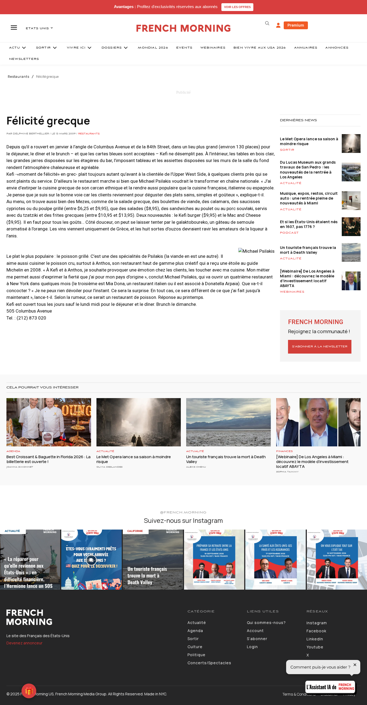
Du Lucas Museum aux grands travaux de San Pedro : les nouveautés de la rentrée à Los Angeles (308, 169)
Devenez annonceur (24, 642)
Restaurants (18, 76)
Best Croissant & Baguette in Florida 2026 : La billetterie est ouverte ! (48, 459)
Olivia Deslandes (109, 467)
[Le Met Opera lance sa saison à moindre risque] (138, 422)
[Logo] (92, 617)
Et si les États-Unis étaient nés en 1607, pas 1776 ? (308, 224)
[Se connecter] (278, 25)
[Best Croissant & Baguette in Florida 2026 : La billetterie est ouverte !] (48, 422)
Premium (295, 25)
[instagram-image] (30, 560)
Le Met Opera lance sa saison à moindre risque (309, 141)
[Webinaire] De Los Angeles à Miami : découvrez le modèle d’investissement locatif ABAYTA (307, 278)
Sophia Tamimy (287, 472)
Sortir (287, 150)
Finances (284, 451)
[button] (267, 23)
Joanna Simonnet (19, 467)
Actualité (291, 183)
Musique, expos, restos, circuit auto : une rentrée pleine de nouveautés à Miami (309, 198)
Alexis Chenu (196, 467)
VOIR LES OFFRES (237, 7)
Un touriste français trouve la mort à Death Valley (308, 250)
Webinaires (292, 291)
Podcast (289, 232)
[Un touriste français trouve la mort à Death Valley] (228, 422)
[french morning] (183, 28)
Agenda (13, 451)
